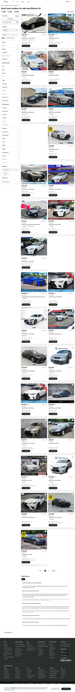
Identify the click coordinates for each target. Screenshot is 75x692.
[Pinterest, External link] (70, 660)
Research (22, 1)
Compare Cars (18, 648)
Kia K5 (62, 675)
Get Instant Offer (30, 646)
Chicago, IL (51, 644)
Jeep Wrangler (40, 669)
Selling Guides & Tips (30, 650)
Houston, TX (51, 646)
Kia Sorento (63, 671)
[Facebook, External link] (64, 660)
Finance (28, 1)
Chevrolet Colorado (53, 677)
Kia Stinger (63, 673)
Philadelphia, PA (52, 653)
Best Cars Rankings (18, 650)
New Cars (6, 646)
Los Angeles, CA (52, 648)
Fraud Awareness (53, 683)
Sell (17, 1)
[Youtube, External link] (66, 660)
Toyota (5, 668)
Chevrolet (51, 668)
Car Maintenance (41, 653)
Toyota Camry (6, 675)
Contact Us (23, 683)
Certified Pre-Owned (8, 648)
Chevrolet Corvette (53, 669)
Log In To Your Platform (65, 646)
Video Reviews (18, 655)
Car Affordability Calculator (43, 646)
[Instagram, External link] (68, 660)
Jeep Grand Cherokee (42, 671)
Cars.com (42, 687)
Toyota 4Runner (7, 677)
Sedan (16, 5)
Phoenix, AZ (51, 650)
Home (2, 5)
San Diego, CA (51, 657)
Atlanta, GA (51, 651)
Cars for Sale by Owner (8, 650)
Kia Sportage (63, 669)
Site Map (39, 655)
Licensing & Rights (44, 683)
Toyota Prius (6, 671)
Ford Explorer (29, 677)
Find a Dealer (6, 651)
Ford (28, 668)
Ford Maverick (29, 669)
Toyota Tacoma (6, 673)
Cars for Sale (6, 5)
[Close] (73, 685)
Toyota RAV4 (6, 669)
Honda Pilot (17, 675)
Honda (16, 668)
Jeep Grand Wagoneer (42, 675)
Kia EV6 (62, 677)
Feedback (59, 683)
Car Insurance (40, 651)
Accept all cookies (66, 688)
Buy (13, 1)
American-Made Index (19, 653)
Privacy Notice (13, 687)
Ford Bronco (29, 671)
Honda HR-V (17, 677)
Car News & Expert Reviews (20, 646)
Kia (61, 668)
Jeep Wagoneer (41, 673)
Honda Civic (17, 671)
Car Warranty (40, 650)
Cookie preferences (55, 688)
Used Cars (6, 644)
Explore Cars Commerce (65, 644)
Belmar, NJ (12, 5)
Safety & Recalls (18, 651)
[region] (37, 688)
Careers (37, 683)
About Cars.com (17, 683)
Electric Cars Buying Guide (9, 657)
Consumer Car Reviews (19, 644)
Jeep (39, 668)
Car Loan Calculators (42, 644)
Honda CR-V (17, 669)
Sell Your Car (29, 644)
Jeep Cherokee (41, 677)
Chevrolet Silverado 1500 (54, 671)
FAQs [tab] (23, 579)
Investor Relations (30, 683)
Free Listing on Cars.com (31, 648)
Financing (6, 658)
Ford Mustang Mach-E (31, 675)
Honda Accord (18, 673)
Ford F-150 (29, 673)
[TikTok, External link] (61, 660)
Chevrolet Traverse (53, 673)
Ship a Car (40, 648)
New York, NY (51, 655)
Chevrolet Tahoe (53, 675)
